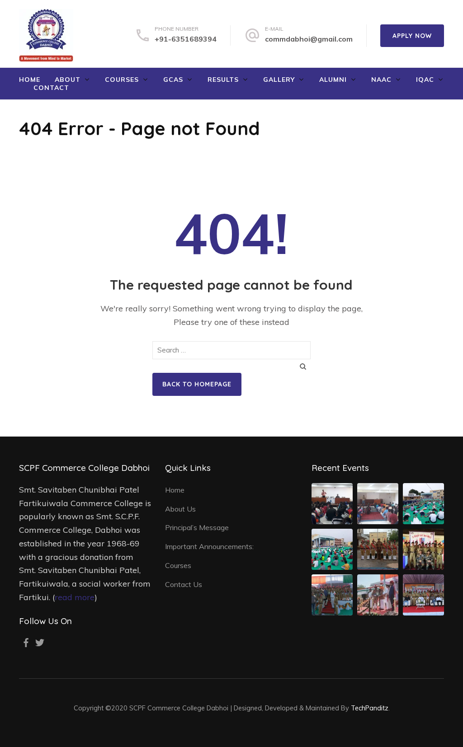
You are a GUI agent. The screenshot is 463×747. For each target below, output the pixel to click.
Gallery (279, 79)
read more (74, 597)
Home (29, 79)
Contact (51, 88)
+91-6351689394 (186, 38)
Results (223, 79)
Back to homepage (197, 384)
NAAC (381, 79)
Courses (122, 79)
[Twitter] (39, 643)
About (67, 79)
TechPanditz (369, 708)
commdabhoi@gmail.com (309, 38)
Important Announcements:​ (209, 546)
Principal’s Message (197, 527)
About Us (180, 508)
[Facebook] (26, 643)
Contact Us (183, 584)
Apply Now (412, 36)
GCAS (173, 79)
